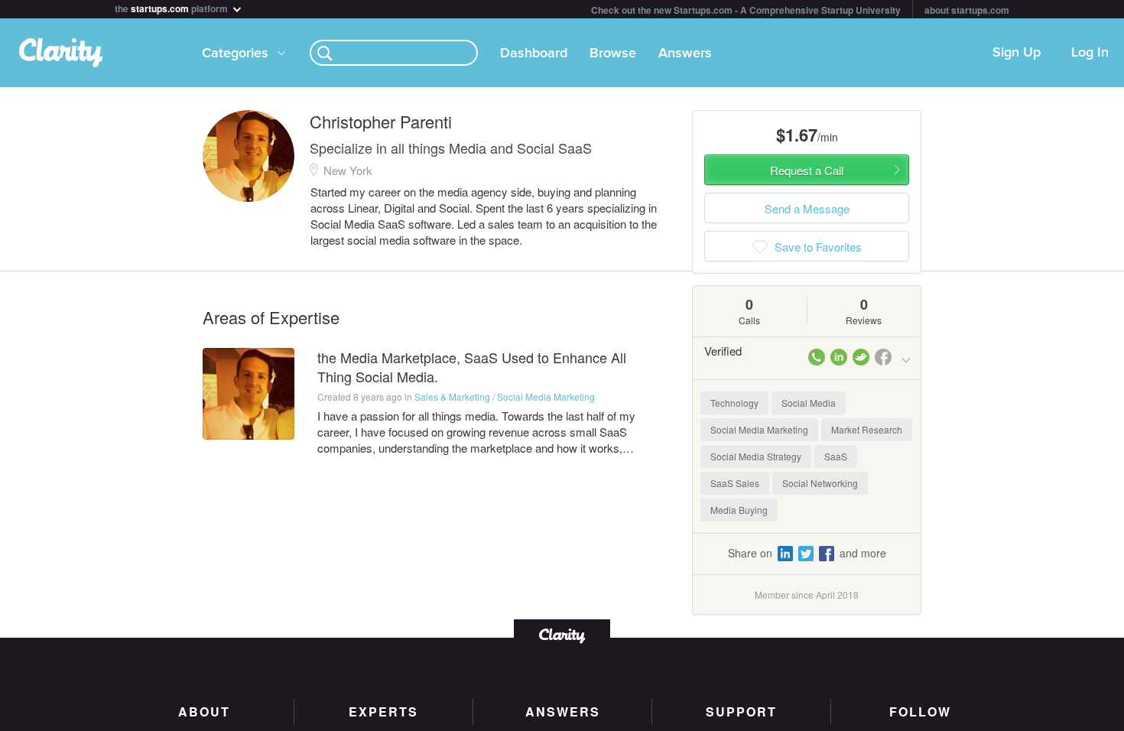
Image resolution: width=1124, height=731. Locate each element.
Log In (1090, 53)
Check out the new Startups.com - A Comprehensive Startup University (746, 10)
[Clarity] (562, 634)
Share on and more (807, 552)
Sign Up (1016, 53)
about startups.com (966, 10)
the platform (172, 7)
